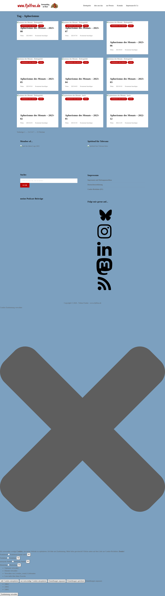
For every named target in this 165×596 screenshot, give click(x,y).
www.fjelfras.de (95, 303)
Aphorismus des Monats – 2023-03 (127, 80)
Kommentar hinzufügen (41, 35)
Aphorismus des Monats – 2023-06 (127, 44)
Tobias (22, 35)
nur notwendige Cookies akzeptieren (33, 581)
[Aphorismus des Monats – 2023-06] (123, 29)
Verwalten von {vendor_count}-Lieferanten (19, 573)
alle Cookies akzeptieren (9, 581)
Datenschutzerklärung (95, 185)
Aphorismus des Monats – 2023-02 (37, 117)
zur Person (110, 6)
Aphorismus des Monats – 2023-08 (37, 30)
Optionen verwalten (11, 568)
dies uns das (98, 6)
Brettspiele (87, 6)
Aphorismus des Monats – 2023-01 (82, 117)
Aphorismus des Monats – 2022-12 (127, 117)
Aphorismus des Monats (28, 25)
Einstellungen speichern (75, 581)
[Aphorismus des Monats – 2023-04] (78, 66)
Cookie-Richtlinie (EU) (95, 189)
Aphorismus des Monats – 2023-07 (82, 30)
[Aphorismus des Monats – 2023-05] (34, 66)
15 (38, 132)
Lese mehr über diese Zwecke (15, 576)
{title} (6, 584)
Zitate (41, 25)
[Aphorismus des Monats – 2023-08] (30, 22)
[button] (82, 429)
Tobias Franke (83, 303)
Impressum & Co (132, 6)
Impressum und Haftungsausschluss (100, 180)
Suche (24, 185)
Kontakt (120, 6)
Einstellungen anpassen (57, 581)
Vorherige (20, 132)
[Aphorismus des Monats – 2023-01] (78, 102)
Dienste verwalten (10, 571)
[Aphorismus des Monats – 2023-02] (34, 102)
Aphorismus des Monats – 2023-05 (37, 80)
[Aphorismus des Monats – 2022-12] (123, 102)
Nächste (42, 132)
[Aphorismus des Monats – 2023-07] (75, 22)
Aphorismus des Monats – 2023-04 (82, 80)
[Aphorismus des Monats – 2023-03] (123, 66)
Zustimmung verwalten (9, 594)
